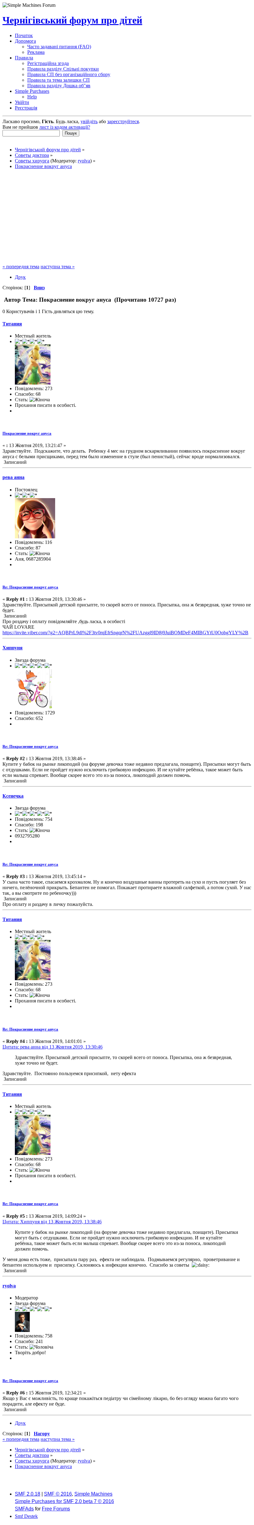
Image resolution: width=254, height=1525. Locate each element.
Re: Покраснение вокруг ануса (30, 587)
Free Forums (56, 1508)
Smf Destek (26, 1516)
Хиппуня (12, 647)
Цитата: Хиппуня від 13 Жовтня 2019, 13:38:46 (52, 1221)
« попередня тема (20, 266)
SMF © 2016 (58, 1494)
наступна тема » (58, 266)
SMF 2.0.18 (27, 1494)
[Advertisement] (127, 217)
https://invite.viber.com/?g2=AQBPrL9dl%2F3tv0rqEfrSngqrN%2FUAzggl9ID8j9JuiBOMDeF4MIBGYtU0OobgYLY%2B (125, 632)
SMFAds (24, 1508)
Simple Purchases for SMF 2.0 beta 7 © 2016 (64, 1501)
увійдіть (89, 121)
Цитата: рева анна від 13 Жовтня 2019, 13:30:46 (52, 1046)
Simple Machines (93, 1494)
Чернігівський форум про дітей (72, 20)
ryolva (84, 160)
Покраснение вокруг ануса (26, 433)
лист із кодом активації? (64, 127)
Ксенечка (13, 796)
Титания (12, 323)
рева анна (13, 477)
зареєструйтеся (123, 121)
